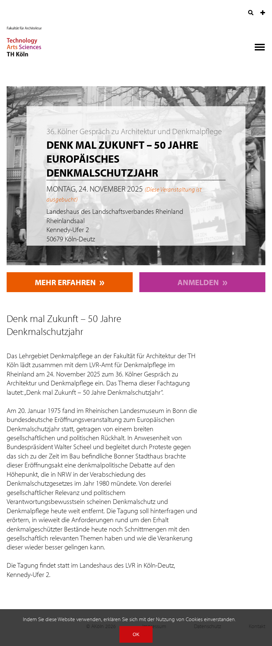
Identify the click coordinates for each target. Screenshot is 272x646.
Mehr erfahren (65, 282)
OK (136, 634)
